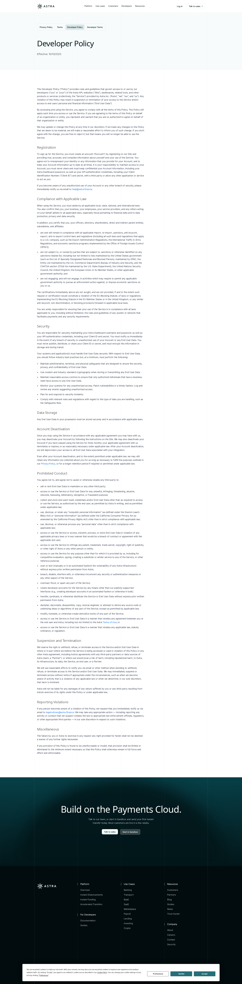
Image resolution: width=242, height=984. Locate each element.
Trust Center (173, 914)
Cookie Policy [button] (102, 972)
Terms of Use (109, 622)
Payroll (127, 914)
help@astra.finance (82, 189)
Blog (169, 899)
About (170, 930)
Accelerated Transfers (91, 904)
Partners (171, 895)
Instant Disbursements (91, 895)
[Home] (45, 6)
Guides (83, 925)
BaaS (126, 899)
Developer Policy (75, 27)
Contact (171, 939)
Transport (129, 895)
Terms (60, 27)
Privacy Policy (46, 27)
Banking (128, 890)
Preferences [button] (43, 975)
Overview (85, 890)
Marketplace (130, 909)
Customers (113, 6)
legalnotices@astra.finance (60, 712)
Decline (181, 974)
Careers (171, 935)
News (170, 909)
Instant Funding (88, 899)
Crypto (127, 928)
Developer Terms (95, 27)
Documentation (88, 920)
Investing (128, 923)
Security (171, 944)
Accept (205, 974)
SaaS (126, 904)
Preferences (158, 974)
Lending (128, 918)
